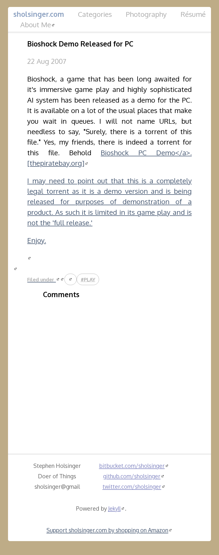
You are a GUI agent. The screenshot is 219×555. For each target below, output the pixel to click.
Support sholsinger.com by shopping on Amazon (107, 530)
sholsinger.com (38, 14)
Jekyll (114, 508)
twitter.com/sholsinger (132, 486)
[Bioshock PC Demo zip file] (15, 268)
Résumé (193, 14)
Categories (95, 14)
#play (88, 279)
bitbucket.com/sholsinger (132, 465)
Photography (146, 14)
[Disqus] (109, 370)
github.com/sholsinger (132, 476)
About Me (35, 24)
